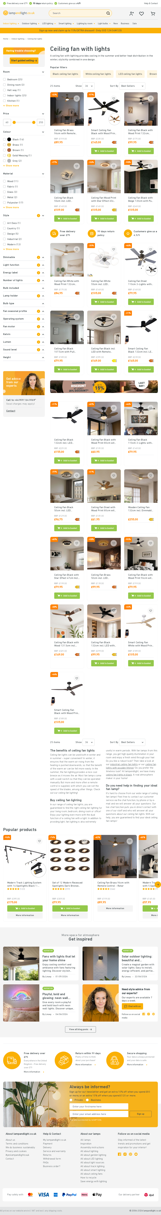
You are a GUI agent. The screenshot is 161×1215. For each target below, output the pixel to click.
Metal (12, 197)
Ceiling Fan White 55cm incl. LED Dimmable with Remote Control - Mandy (101, 283)
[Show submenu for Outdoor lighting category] (38, 23)
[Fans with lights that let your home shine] (21, 963)
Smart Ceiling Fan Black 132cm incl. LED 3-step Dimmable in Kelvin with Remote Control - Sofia (140, 351)
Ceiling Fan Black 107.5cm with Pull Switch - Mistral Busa (66, 351)
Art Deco (13, 223)
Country (13, 228)
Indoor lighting (10, 23)
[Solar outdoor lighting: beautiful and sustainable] (101, 963)
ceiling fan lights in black (119, 775)
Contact (10, 411)
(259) (67, 889)
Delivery (47, 1147)
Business (125, 23)
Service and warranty (54, 1151)
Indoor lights (16, 95)
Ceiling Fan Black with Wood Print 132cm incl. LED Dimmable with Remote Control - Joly (140, 132)
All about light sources (92, 1162)
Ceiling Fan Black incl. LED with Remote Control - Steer (103, 351)
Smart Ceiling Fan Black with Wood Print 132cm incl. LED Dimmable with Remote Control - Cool (103, 132)
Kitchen (13, 101)
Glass (12, 192)
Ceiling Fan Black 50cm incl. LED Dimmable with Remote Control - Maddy (64, 509)
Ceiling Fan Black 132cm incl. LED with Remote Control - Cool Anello (103, 644)
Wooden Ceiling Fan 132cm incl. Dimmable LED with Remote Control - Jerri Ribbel (140, 509)
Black (18, 139)
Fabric (12, 187)
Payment (47, 1144)
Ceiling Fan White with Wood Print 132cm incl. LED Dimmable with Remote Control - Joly (66, 283)
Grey (17, 161)
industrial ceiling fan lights (124, 764)
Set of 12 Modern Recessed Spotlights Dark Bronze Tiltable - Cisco (67, 885)
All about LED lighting (91, 1159)
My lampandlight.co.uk (54, 1140)
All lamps (85, 1140)
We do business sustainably (20, 1147)
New (116, 23)
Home (5, 39)
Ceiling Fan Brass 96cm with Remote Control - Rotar (64, 132)
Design (12, 234)
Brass (18, 145)
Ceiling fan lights (35, 39)
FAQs (46, 1162)
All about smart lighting (92, 1170)
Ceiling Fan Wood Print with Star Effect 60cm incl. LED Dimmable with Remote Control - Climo (103, 200)
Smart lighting (65, 23)
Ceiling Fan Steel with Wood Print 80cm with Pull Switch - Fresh (103, 509)
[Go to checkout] (158, 884)
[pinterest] (153, 1016)
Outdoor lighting (29, 23)
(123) (22, 889)
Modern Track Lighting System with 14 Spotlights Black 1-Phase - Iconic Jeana (24, 885)
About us (10, 1140)
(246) (112, 889)
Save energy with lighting (93, 1181)
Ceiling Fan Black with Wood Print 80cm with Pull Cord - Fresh (103, 442)
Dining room (16, 85)
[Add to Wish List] (77, 98)
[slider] (14, 122)
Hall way (13, 90)
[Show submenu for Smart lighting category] (73, 23)
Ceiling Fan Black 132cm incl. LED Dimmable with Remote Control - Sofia (67, 442)
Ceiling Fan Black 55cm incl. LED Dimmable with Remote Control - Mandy (64, 200)
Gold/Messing (22, 155)
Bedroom (14, 79)
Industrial (14, 239)
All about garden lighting (93, 1155)
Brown (18, 150)
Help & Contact (151, 3)
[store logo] (19, 13)
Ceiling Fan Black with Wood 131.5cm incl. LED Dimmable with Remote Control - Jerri (66, 644)
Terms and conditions (17, 1144)
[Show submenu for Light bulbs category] (109, 23)
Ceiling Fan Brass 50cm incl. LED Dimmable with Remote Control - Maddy (101, 577)
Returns (47, 1155)
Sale (135, 23)
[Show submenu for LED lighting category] (55, 23)
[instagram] (148, 1016)
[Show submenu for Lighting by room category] (94, 23)
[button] (80, 30)
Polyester (15, 203)
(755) (157, 889)
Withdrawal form (52, 1159)
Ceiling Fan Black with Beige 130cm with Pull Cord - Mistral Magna (140, 200)
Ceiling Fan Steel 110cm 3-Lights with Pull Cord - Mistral (140, 283)
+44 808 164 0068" (25, 400)
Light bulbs (103, 23)
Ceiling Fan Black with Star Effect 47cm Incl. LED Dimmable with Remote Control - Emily (66, 577)
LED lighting (47, 23)
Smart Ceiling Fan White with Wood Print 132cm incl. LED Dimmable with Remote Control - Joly (140, 644)
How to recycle (88, 1178)
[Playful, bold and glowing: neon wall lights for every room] (21, 1003)
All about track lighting (92, 1166)
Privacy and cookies (16, 1151)
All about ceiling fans (91, 1174)
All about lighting (89, 1151)
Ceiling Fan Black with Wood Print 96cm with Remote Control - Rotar (140, 577)
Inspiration (85, 1144)
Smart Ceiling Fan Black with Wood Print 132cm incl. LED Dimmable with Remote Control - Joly (66, 712)
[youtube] (136, 1154)
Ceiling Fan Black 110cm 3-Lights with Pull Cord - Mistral (140, 442)
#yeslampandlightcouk (17, 1155)
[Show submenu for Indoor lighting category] (18, 23)
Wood (12, 181)
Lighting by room (84, 23)
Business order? (51, 1166)
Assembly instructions (92, 1147)
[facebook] (143, 1016)
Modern (14, 244)
